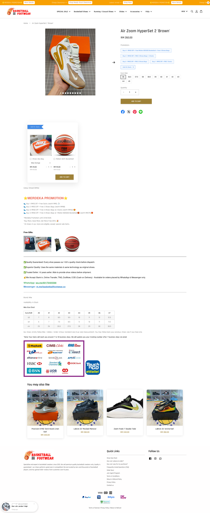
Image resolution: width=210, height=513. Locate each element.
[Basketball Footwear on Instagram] (155, 460)
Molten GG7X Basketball (65, 159)
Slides (121, 11)
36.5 (129, 77)
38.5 (149, 77)
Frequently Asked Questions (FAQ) (118, 467)
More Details (17, 2)
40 (161, 77)
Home (26, 23)
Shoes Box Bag (38, 159)
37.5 (136, 77)
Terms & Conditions (113, 476)
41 (167, 77)
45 (129, 81)
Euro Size (124, 73)
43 (178, 77)
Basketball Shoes (81, 11)
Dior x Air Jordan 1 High (20, 506)
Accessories (135, 11)
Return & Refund (115, 508)
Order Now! (110, 470)
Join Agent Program (113, 473)
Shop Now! (116, 2)
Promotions (125, 45)
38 (143, 77)
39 (155, 77)
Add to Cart (64, 177)
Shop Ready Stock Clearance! (69, 2)
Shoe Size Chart (112, 458)
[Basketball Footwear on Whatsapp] (160, 460)
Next (114, 62)
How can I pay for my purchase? (117, 464)
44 (123, 81)
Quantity (124, 88)
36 (123, 77)
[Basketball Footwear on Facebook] (150, 460)
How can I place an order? (115, 461)
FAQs (147, 11)
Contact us (110, 485)
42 (172, 77)
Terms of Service (94, 508)
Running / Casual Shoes (103, 11)
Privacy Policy (111, 482)
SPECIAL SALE (62, 11)
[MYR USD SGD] (184, 11)
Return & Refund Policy (114, 479)
